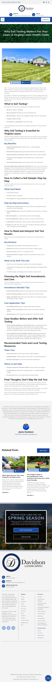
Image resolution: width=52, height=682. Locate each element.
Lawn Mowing (41, 611)
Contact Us (45, 19)
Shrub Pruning (41, 620)
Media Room (24, 622)
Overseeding (40, 618)
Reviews (23, 601)
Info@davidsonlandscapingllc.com (15, 582)
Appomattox (40, 635)
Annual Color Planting (41, 600)
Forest (39, 630)
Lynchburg (40, 637)
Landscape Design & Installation (43, 608)
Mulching (39, 616)
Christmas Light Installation (41, 604)
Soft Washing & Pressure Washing (42, 624)
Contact (23, 615)
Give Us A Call (26, 537)
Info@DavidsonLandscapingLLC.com (21, 15)
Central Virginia (10, 586)
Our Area (23, 608)
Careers (23, 618)
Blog (22, 613)
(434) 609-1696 (39, 15)
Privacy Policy (25, 620)
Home (22, 597)
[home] (26, 8)
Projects (23, 611)
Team (22, 604)
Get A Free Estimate (26, 530)
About (22, 599)
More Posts (43, 450)
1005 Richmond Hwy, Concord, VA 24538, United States (26, 674)
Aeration (39, 597)
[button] (2, 19)
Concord (39, 633)
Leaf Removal (41, 613)
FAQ (22, 625)
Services (23, 606)
